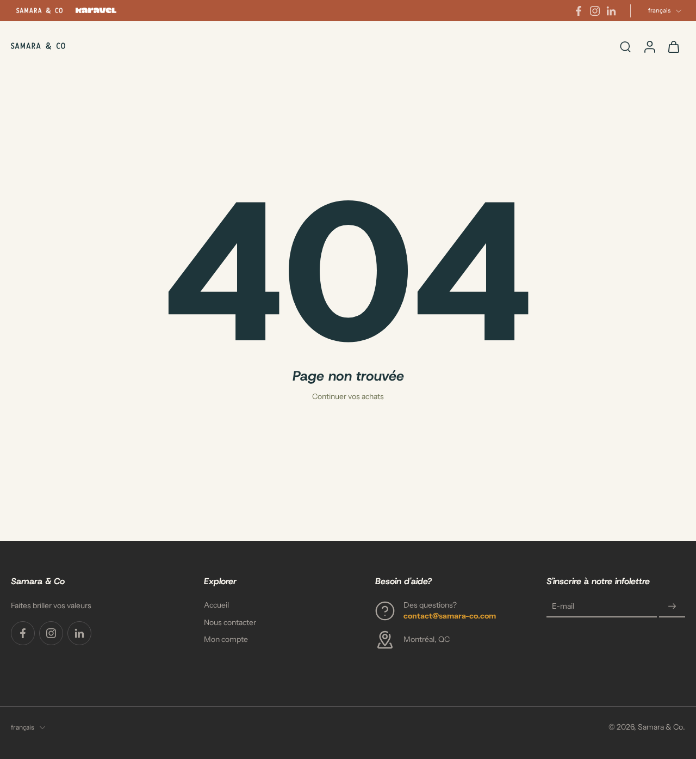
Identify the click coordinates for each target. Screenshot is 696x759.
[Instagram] (595, 10)
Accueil (216, 605)
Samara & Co (660, 727)
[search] (625, 46)
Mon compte (226, 639)
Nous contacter (230, 622)
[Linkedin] (611, 10)
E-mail (563, 606)
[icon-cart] (673, 46)
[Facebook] (578, 10)
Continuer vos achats (348, 396)
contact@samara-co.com (449, 616)
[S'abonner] (672, 606)
